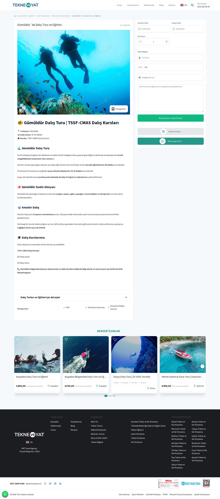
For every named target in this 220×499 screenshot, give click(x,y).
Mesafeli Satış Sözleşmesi (181, 494)
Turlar (119, 5)
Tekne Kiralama (138, 438)
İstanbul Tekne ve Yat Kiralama (144, 421)
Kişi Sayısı (141, 36)
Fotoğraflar (120, 109)
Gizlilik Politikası (153, 494)
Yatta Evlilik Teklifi (99, 438)
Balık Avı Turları (98, 434)
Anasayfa (54, 421)
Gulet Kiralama (137, 434)
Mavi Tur (94, 421)
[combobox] (141, 67)
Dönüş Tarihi (176, 23)
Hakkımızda (149, 5)
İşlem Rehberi (138, 494)
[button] (202, 366)
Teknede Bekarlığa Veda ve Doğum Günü (148, 425)
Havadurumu (76, 421)
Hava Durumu (133, 5)
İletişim (172, 5)
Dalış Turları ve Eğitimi (26, 16)
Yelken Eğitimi (137, 430)
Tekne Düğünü (97, 442)
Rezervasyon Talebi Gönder (170, 118)
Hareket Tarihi (143, 23)
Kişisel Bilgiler (143, 52)
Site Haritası (124, 494)
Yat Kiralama (136, 442)
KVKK (165, 494)
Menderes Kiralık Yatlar (61, 16)
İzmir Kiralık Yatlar (43, 16)
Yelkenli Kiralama (98, 430)
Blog (161, 5)
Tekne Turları (96, 425)
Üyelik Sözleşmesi (202, 494)
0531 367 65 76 (203, 6)
